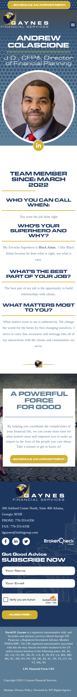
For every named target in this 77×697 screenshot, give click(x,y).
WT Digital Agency (60, 690)
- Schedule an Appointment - (39, 459)
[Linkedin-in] (38, 145)
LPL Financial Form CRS (38, 668)
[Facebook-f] (5, 541)
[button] (73, 25)
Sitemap (8, 690)
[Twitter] (26, 541)
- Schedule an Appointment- (39, 5)
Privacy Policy (23, 690)
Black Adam (47, 247)
